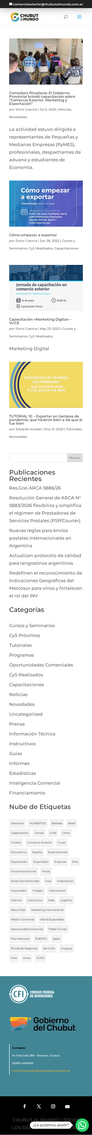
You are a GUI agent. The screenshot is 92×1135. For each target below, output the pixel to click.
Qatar (56, 938)
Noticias (65, 109)
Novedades (18, 117)
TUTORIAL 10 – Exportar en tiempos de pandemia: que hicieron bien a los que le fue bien (45, 420)
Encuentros (19, 852)
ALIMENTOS (37, 823)
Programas (21, 655)
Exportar (60, 861)
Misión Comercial (22, 919)
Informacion (57, 890)
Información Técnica (32, 734)
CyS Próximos (24, 635)
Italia (51, 900)
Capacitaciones (66, 248)
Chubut (16, 842)
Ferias (46, 871)
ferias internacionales (25, 881)
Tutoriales (74, 429)
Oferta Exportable (52, 919)
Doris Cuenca (26, 109)
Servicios (49, 948)
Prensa (17, 724)
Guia (48, 881)
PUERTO (41, 938)
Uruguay (66, 948)
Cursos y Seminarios (32, 625)
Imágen (38, 890)
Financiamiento (27, 793)
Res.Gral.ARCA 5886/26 (35, 488)
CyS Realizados (41, 248)
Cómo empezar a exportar (33, 235)
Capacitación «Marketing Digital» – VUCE (40, 321)
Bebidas (57, 823)
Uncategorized (26, 714)
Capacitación (20, 833)
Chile (53, 833)
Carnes (39, 833)
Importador (19, 890)
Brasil (71, 823)
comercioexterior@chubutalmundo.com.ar (41, 1070)
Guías (15, 753)
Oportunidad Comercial (27, 929)
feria (75, 861)
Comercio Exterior (39, 842)
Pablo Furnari (58, 929)
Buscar (74, 458)
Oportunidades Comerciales (41, 665)
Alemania (17, 823)
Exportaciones (57, 852)
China (66, 833)
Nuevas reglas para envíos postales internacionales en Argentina (40, 538)
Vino (14, 958)
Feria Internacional (23, 871)
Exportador (41, 861)
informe (16, 900)
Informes (19, 763)
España (37, 852)
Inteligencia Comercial (34, 783)
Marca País (18, 909)
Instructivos (22, 743)
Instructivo (34, 900)
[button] (82, 1125)
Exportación (19, 861)
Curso (62, 842)
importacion (65, 881)
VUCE (40, 958)
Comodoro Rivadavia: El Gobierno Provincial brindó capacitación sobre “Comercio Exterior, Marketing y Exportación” (42, 98)
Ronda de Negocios (24, 948)
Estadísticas (22, 773)
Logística (66, 900)
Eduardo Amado (29, 429)
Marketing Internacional (47, 909)
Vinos (27, 958)
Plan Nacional (20, 938)
